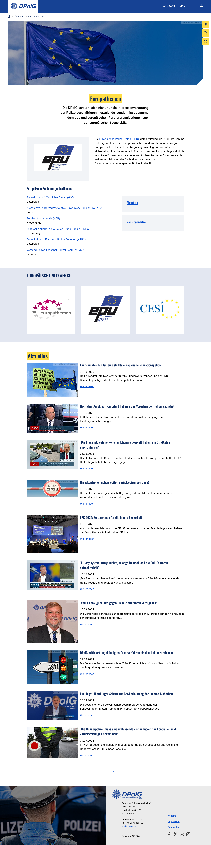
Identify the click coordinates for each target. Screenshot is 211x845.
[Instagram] (187, 834)
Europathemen (36, 16)
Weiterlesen (87, 386)
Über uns (19, 16)
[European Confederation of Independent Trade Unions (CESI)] (160, 310)
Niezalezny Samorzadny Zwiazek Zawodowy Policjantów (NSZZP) (66, 208)
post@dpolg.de (129, 826)
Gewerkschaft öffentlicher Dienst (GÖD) (51, 197)
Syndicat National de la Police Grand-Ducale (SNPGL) (59, 229)
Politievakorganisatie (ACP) (43, 218)
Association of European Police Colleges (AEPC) (56, 239)
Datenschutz (174, 827)
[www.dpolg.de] (9, 16)
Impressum (174, 821)
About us (132, 202)
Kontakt (169, 6)
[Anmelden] (200, 6)
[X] (174, 834)
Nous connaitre (136, 222)
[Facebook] (169, 834)
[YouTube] (181, 834)
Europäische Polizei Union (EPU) (119, 139)
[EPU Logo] (105, 310)
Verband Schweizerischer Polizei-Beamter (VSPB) (56, 250)
